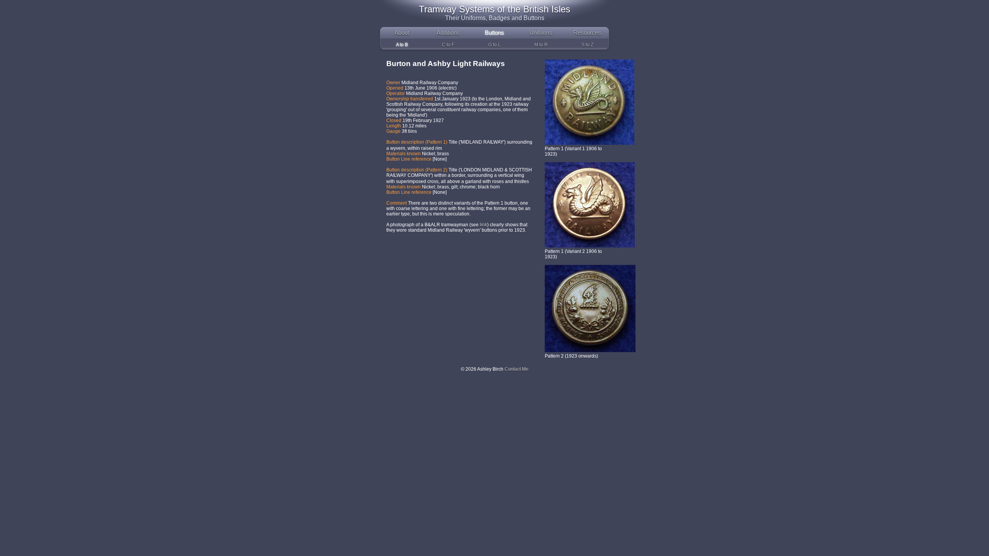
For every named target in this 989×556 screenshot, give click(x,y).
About (401, 32)
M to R (541, 44)
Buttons (494, 32)
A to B (402, 44)
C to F (448, 44)
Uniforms (540, 32)
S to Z (587, 44)
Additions (448, 32)
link (483, 224)
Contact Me (516, 369)
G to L (494, 44)
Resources (587, 32)
